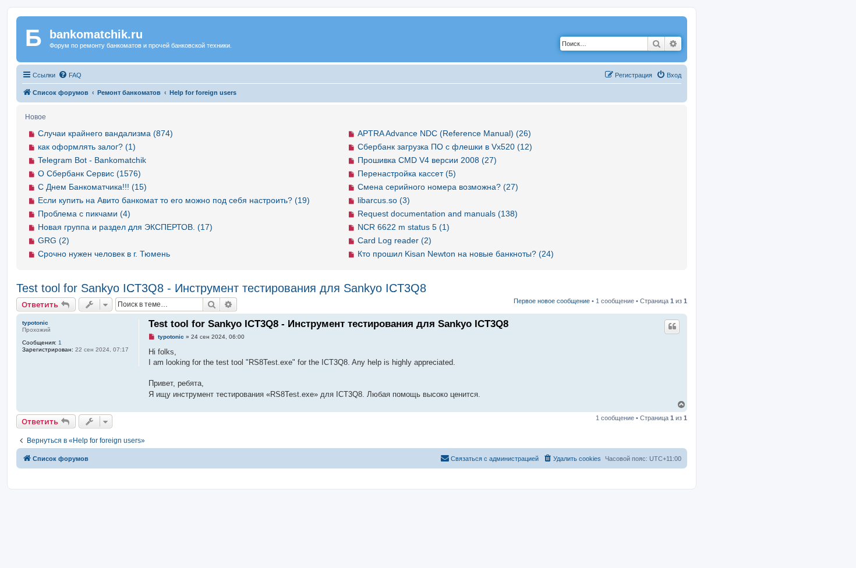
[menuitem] (70, 75)
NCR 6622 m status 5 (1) (404, 227)
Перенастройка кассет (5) (407, 173)
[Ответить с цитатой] (672, 326)
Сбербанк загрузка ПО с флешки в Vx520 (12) (445, 146)
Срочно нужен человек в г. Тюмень (104, 253)
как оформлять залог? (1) (87, 146)
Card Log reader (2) (394, 240)
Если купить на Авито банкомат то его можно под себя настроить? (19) (174, 200)
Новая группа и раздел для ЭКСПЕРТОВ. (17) (125, 227)
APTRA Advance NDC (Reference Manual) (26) (444, 133)
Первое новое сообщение (552, 300)
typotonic (35, 323)
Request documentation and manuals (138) (438, 213)
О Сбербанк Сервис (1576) (89, 173)
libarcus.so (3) (384, 200)
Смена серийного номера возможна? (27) (438, 186)
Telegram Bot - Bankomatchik (92, 160)
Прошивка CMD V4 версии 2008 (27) (427, 160)
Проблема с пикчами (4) (84, 213)
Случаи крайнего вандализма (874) (105, 133)
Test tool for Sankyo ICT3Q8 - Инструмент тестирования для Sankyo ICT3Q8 (221, 288)
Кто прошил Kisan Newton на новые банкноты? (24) (456, 253)
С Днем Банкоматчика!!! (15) (92, 186)
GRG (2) (53, 240)
